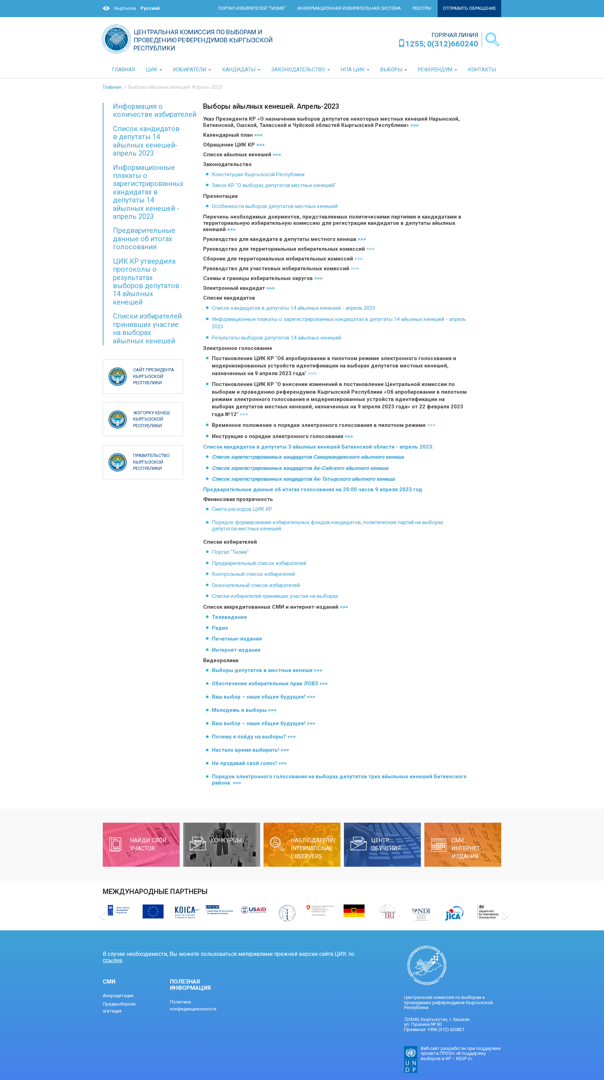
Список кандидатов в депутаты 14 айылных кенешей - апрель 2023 (294, 308)
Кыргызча (125, 8)
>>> (414, 125)
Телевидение (229, 617)
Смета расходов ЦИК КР (242, 509)
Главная (112, 87)
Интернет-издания (236, 650)
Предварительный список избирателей (259, 563)
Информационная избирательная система (349, 8)
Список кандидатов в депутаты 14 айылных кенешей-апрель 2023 (146, 140)
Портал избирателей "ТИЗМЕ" (252, 8)
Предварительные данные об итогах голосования (144, 238)
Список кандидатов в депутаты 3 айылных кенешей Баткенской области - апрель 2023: (318, 447)
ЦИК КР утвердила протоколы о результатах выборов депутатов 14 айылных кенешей (146, 281)
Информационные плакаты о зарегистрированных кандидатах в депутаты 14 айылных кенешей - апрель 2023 (148, 192)
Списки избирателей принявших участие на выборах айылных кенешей (147, 328)
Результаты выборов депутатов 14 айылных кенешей (276, 338)
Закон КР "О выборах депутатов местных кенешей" (274, 185)
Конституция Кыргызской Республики (258, 174)
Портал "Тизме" (230, 552)
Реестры (421, 8)
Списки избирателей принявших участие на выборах (276, 596)
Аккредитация (118, 995)
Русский (150, 8)
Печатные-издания (237, 639)
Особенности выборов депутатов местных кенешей (275, 206)
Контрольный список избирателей (253, 574)
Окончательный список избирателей (256, 585)
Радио (220, 628)
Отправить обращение (469, 8)
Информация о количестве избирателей (154, 110)
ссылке (112, 960)
